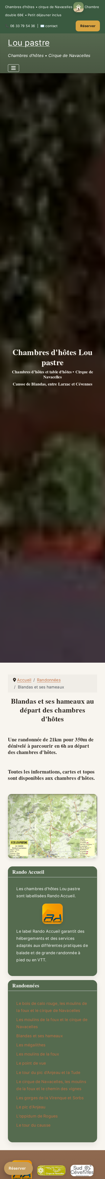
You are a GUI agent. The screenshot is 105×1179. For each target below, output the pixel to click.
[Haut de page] (96, 1169)
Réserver (87, 26)
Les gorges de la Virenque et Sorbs (50, 1097)
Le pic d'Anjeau (30, 1107)
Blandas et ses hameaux (39, 1035)
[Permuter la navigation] (13, 68)
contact (51, 26)
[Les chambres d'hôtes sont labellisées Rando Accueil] (52, 914)
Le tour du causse (33, 1125)
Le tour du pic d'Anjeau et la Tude (48, 1072)
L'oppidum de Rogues (37, 1116)
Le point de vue (31, 1063)
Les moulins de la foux (37, 1054)
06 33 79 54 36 (22, 26)
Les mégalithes (30, 1045)
